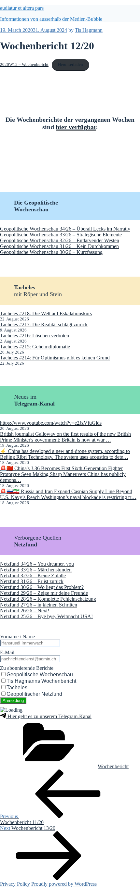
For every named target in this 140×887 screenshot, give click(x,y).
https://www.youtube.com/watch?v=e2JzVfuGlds (51, 423)
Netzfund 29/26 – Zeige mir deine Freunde (44, 593)
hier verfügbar (76, 127)
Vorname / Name (17, 636)
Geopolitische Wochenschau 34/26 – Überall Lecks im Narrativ (65, 228)
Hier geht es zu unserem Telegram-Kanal (48, 716)
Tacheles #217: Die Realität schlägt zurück (44, 324)
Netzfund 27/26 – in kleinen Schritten (38, 604)
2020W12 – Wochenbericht (24, 64)
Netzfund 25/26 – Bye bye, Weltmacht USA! (46, 616)
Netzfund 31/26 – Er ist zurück (31, 581)
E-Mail (7, 652)
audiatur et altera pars (22, 8)
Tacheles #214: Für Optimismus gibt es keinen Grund (55, 357)
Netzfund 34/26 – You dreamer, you (37, 564)
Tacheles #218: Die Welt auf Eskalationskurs (46, 313)
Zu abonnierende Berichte (26, 668)
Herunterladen (70, 64)
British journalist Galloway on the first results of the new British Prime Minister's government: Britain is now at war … (65, 437)
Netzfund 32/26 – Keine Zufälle (33, 575)
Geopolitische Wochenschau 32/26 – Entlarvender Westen (59, 240)
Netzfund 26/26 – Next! (24, 610)
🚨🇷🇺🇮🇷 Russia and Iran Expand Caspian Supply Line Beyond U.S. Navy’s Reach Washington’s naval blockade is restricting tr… (68, 494)
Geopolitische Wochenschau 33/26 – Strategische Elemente (61, 234)
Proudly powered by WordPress (64, 884)
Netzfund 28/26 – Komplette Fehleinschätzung (48, 599)
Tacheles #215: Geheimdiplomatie (35, 346)
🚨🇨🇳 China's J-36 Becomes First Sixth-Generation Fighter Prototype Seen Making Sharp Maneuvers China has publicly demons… (63, 474)
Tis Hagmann (89, 30)
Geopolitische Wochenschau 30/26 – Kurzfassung (51, 252)
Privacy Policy (15, 884)
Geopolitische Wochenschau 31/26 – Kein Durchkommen (59, 246)
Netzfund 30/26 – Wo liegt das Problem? (42, 587)
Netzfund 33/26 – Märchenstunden (36, 569)
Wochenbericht (113, 766)
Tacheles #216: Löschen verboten (34, 335)
